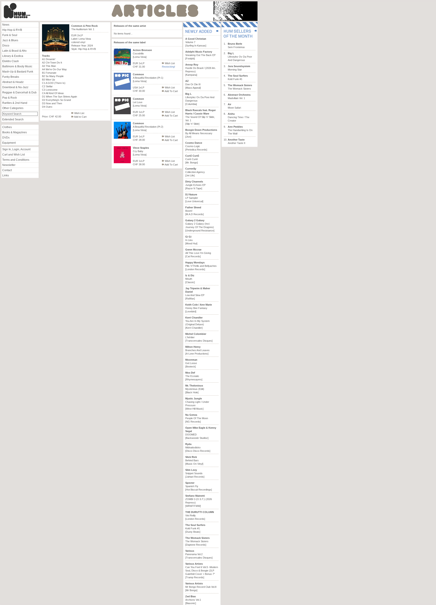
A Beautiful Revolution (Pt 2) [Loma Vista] (148, 126)
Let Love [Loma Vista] (139, 102)
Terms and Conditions (15, 159)
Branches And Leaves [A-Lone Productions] (197, 350)
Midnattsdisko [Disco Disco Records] (197, 447)
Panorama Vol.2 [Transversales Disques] (199, 554)
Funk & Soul (9, 35)
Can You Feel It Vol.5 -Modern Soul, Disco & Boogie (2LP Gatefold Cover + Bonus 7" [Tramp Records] (201, 570)
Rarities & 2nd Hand (14, 102)
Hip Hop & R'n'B (12, 30)
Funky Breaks (10, 76)
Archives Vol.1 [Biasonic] (193, 600)
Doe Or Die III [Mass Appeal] (193, 84)
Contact (7, 170)
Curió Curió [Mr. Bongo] (192, 159)
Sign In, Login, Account (16, 149)
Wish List (79, 113)
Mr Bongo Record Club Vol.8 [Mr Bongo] (200, 587)
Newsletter (8, 165)
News (5, 24)
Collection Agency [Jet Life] (195, 172)
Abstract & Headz (13, 82)
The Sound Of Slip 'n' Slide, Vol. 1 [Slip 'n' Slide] (200, 117)
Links (5, 175)
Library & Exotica (12, 56)
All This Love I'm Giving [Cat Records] (198, 253)
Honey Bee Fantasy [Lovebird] (198, 308)
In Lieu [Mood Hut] (191, 240)
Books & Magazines (14, 132)
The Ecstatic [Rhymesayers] (193, 376)
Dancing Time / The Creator (238, 117)
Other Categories (12, 108)
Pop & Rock (9, 97)
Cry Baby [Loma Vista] (141, 151)
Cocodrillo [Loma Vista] (142, 53)
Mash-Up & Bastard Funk (17, 71)
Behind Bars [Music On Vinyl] (194, 460)
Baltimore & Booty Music (17, 66)
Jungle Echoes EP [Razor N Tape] (195, 185)
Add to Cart (80, 116)
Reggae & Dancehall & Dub (19, 92)
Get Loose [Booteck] (191, 363)
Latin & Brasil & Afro (14, 50)
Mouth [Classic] (190, 279)
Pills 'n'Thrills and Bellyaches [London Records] (201, 266)
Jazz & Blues (10, 40)
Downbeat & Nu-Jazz (15, 87)
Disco (5, 45)
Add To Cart (171, 91)
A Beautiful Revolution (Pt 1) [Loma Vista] (148, 78)
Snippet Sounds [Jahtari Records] (194, 473)
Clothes (7, 127)
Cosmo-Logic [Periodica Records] (196, 146)
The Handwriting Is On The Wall (240, 130)
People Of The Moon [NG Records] (196, 418)
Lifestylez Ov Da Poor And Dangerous (240, 56)
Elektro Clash (10, 61)
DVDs (6, 137)
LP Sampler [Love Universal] (194, 198)
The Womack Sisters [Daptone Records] (197, 541)
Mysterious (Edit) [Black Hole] (194, 389)
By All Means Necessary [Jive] (201, 133)
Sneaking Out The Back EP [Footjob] (200, 55)
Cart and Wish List (13, 154)
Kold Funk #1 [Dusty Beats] (195, 528)
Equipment (9, 142)
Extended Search (13, 119)
